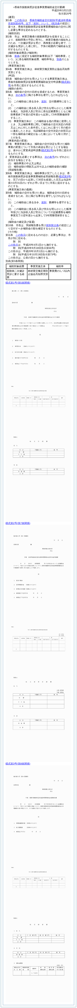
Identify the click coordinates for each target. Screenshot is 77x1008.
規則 (43, 101)
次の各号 (21, 95)
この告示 (20, 20)
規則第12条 (52, 225)
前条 (17, 56)
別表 (59, 59)
